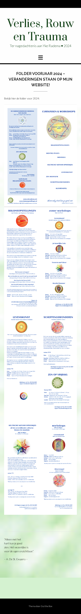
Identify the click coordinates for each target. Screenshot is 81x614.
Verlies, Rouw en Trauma (40, 30)
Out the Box (46, 606)
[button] (40, 57)
